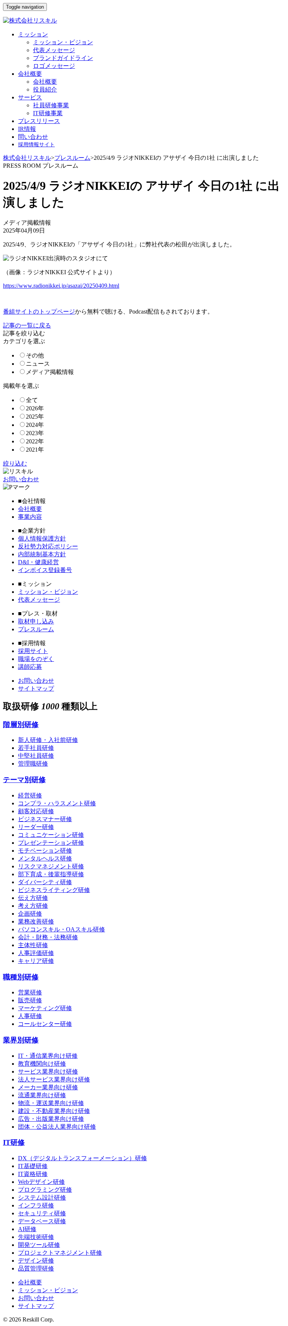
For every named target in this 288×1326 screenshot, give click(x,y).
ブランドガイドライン (63, 58)
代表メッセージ (54, 50)
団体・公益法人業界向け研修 (57, 1126)
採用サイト (33, 651)
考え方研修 (33, 906)
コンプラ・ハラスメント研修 (57, 803)
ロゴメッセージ (54, 66)
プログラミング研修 (45, 1189)
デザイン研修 (36, 1260)
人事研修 (30, 1016)
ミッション (33, 34)
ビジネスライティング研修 (54, 890)
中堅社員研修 (36, 755)
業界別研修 (21, 1040)
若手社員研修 (36, 748)
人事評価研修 (36, 953)
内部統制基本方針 (42, 554)
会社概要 (30, 74)
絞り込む (15, 463)
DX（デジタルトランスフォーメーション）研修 (82, 1158)
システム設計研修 (42, 1197)
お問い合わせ (21, 479)
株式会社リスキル (27, 158)
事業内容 (30, 517)
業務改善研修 (36, 921)
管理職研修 (33, 763)
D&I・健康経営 (38, 562)
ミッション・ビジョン (63, 42)
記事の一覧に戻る (27, 325)
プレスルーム (72, 158)
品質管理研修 (36, 1268)
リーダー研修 (36, 827)
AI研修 (27, 1229)
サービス (30, 97)
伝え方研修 (33, 898)
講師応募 (30, 667)
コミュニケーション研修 (51, 835)
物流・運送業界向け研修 (51, 1103)
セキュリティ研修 (42, 1213)
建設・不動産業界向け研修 (54, 1111)
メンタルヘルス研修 (45, 858)
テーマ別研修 (24, 780)
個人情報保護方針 (42, 538)
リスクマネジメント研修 (51, 866)
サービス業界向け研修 (48, 1071)
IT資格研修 (33, 1174)
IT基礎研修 (33, 1166)
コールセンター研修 (45, 1024)
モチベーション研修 (45, 850)
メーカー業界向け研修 (48, 1087)
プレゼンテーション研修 (51, 842)
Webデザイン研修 (41, 1182)
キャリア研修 (36, 961)
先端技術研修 (36, 1237)
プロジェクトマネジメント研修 (60, 1252)
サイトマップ (36, 688)
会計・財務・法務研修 (48, 937)
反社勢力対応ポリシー (48, 546)
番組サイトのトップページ (39, 311)
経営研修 (30, 795)
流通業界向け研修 (42, 1095)
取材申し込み (36, 621)
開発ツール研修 (39, 1245)
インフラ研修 (36, 1205)
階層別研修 (21, 724)
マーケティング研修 (45, 1008)
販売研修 (30, 1000)
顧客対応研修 (36, 811)
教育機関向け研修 (42, 1063)
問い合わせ (33, 137)
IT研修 (14, 1142)
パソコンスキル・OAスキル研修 (61, 929)
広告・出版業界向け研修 (51, 1119)
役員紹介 (45, 89)
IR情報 (27, 129)
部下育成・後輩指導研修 (51, 874)
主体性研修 (33, 945)
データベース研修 (42, 1221)
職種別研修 (21, 977)
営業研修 (30, 992)
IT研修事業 (48, 113)
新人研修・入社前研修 (48, 740)
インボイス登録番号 (45, 570)
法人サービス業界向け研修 (54, 1079)
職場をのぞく (36, 659)
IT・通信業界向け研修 (48, 1056)
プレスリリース (39, 121)
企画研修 (30, 913)
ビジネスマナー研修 (45, 819)
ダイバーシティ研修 (45, 882)
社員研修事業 (51, 105)
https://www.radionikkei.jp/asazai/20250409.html (61, 285)
